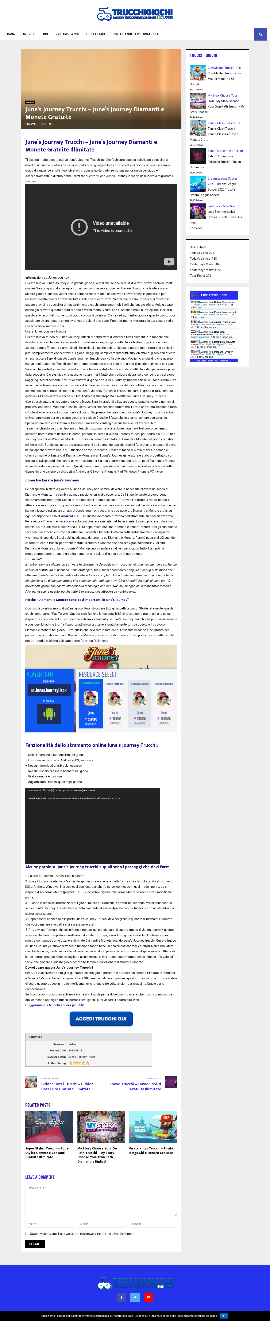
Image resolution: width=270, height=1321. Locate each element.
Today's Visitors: (201, 258)
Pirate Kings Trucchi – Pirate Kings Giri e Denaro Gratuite (151, 1151)
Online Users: (199, 247)
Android (28, 34)
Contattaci (95, 34)
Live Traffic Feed (214, 295)
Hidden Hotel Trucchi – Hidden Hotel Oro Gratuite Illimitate (67, 1086)
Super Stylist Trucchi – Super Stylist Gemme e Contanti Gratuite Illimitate (47, 1153)
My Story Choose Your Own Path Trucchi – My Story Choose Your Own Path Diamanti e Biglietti (98, 1155)
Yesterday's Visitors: (203, 270)
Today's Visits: (199, 253)
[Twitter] (135, 1297)
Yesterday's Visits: (202, 264)
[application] (92, 826)
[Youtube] (148, 1297)
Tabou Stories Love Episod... (226, 151)
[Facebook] (121, 1297)
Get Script (201, 361)
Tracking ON (226, 361)
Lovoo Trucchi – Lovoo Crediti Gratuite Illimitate (135, 1086)
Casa (11, 34)
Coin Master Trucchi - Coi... (225, 68)
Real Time (213, 361)
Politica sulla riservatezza (135, 34)
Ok (223, 1316)
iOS (45, 34)
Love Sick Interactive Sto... (225, 206)
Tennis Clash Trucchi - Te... (225, 123)
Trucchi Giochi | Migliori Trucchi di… (210, 304)
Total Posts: (198, 275)
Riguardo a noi (67, 34)
